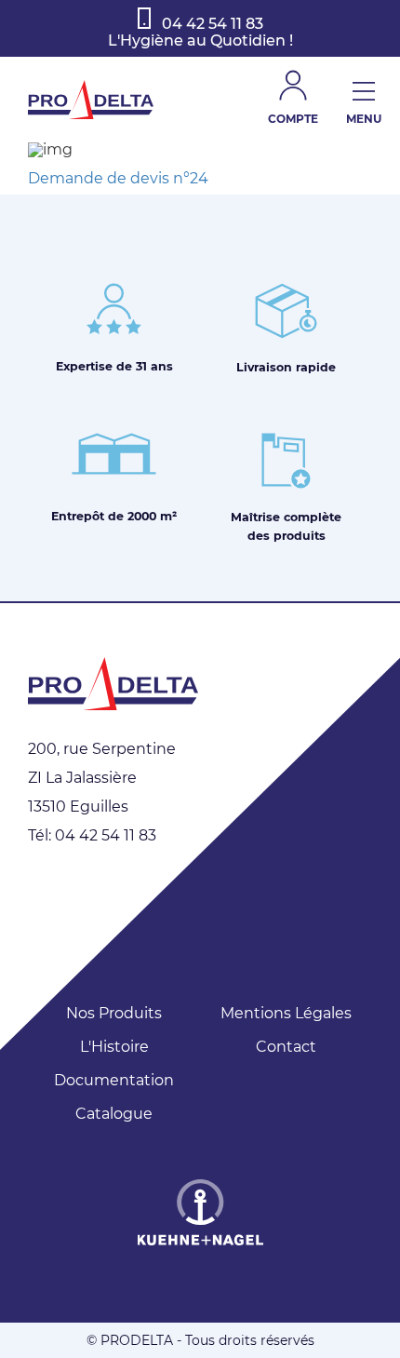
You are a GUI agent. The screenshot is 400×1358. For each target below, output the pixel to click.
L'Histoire (114, 1046)
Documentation (114, 1080)
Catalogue (114, 1114)
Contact (286, 1046)
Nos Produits (114, 1013)
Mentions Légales (286, 1013)
